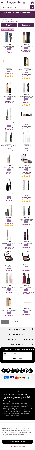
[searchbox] (15, 7)
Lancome (7, 29)
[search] (30, 2)
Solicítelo (9, 52)
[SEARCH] (32, 7)
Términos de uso (8, 394)
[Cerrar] (32, 426)
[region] (17, 436)
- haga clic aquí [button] (17, 14)
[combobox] (17, 7)
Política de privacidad (20, 394)
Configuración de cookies (17, 446)
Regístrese (17, 358)
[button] (2, 2)
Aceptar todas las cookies (17, 441)
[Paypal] (28, 378)
